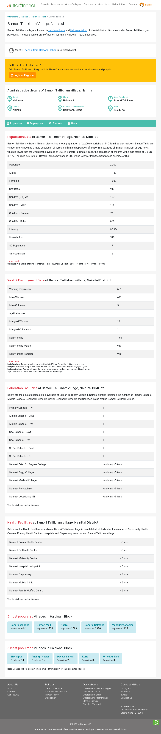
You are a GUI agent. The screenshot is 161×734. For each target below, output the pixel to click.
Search (45, 4)
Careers (11, 691)
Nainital (25, 17)
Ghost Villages (73, 4)
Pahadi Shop (119, 4)
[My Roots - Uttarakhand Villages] (21, 5)
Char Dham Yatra (91, 691)
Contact (133, 4)
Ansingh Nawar (40, 656)
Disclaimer (50, 697)
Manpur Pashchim (122, 625)
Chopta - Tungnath (92, 704)
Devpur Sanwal (65, 656)
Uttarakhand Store (92, 694)
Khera (64, 625)
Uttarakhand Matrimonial (95, 697)
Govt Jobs (104, 4)
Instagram (126, 688)
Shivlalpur (16, 656)
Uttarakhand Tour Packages (97, 688)
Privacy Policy (52, 694)
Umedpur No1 (111, 656)
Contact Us (13, 694)
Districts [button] (56, 4)
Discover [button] (89, 4)
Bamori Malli (44, 625)
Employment (36, 123)
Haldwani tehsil (78, 30)
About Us (12, 688)
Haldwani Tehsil (39, 17)
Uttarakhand (12, 17)
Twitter (124, 694)
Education (57, 123)
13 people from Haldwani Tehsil (38, 50)
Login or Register (23, 75)
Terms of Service (53, 688)
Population (15, 123)
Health (74, 123)
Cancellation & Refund (56, 691)
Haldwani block (56, 30)
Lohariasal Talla (20, 625)
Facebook (125, 691)
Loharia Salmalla (94, 625)
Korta (85, 656)
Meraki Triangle (90, 701)
